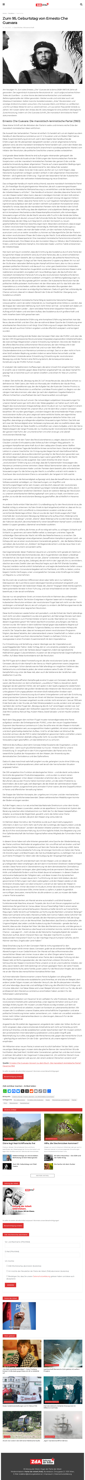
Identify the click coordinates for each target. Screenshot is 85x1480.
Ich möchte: (9, 1261)
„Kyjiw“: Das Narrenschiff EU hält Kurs (56, 1441)
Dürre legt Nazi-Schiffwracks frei (19, 1143)
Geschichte (19, 13)
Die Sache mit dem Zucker (64, 1164)
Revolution (14, 1103)
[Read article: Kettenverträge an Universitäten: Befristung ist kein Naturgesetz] (7, 1158)
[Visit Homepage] (42, 4)
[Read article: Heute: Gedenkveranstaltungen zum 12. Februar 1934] (22, 1390)
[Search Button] (81, 4)
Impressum (48, 1474)
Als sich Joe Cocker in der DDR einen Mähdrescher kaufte (21, 1441)
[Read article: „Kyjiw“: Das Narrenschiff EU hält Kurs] (63, 1425)
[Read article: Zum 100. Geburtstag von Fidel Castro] (7, 1166)
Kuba (48, 1100)
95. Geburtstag (19, 1100)
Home (5, 13)
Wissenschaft (28, 27)
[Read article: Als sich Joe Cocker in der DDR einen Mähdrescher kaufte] (22, 1425)
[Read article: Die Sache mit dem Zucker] (48, 1166)
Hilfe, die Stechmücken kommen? (61, 1143)
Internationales (11, 1365)
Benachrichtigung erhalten (13, 1076)
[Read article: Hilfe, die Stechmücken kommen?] (63, 1127)
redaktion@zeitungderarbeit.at (30, 1474)
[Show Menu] (4, 4)
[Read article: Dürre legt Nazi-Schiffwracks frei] (22, 1127)
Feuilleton (11, 13)
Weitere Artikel (42, 1175)
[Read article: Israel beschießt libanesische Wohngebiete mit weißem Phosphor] (63, 1353)
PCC (5, 1103)
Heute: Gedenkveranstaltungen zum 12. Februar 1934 (20, 1406)
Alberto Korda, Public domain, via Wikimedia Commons (33, 1096)
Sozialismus (24, 1103)
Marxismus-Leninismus (60, 1100)
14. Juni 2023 (7, 27)
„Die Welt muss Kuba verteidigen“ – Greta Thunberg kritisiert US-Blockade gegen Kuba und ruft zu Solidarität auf (21, 1371)
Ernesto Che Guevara (35, 1100)
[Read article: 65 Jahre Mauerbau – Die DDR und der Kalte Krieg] (48, 1158)
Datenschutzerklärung (41, 1276)
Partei (74, 1100)
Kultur (7, 1436)
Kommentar (49, 1436)
